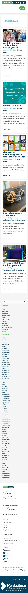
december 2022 (6, 364)
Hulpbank (4, 321)
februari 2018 (5, 451)
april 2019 (4, 435)
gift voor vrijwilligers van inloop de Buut (13, 264)
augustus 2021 (5, 378)
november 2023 (6, 362)
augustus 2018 (5, 443)
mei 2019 (4, 433)
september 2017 (6, 459)
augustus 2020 (5, 403)
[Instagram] (4, 556)
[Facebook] (4, 553)
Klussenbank (5, 323)
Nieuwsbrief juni (7, 538)
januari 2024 (5, 360)
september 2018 (6, 441)
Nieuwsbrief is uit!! (8, 543)
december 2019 (6, 419)
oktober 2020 (5, 398)
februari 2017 (5, 469)
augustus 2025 (5, 344)
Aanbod (13, 220)
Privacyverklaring (7, 522)
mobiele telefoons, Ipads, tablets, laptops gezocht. (12, 45)
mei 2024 (4, 356)
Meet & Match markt (7, 327)
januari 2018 (5, 453)
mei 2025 (4, 348)
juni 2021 (4, 382)
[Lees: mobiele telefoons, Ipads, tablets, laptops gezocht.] (14, 35)
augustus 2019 (5, 427)
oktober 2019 (5, 423)
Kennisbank (5, 313)
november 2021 (6, 372)
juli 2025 (4, 346)
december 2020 (6, 394)
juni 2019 (4, 431)
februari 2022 (5, 366)
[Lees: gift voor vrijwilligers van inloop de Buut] (14, 253)
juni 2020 (4, 407)
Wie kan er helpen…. (13, 105)
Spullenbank (6, 220)
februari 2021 (5, 390)
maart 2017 (5, 467)
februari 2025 (5, 350)
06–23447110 (12, 510)
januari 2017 (5, 471)
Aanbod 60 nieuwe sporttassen (12, 214)
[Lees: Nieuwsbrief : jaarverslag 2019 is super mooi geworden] (14, 143)
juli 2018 (4, 445)
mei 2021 (4, 384)
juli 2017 (4, 461)
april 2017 (4, 465)
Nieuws (5, 52)
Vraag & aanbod (7, 530)
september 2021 (6, 376)
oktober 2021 (5, 374)
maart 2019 (5, 437)
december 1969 (6, 477)
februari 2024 (5, 358)
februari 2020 (5, 415)
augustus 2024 (5, 354)
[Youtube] (4, 561)
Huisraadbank (5, 319)
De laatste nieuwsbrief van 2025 (11, 540)
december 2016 (6, 473)
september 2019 (6, 425)
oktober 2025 (5, 342)
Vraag (5, 270)
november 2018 (6, 439)
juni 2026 (4, 338)
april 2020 (4, 411)
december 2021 (6, 370)
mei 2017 (4, 463)
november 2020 (6, 396)
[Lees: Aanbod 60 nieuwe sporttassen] (14, 196)
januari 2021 (5, 392)
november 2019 (6, 421)
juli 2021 (4, 380)
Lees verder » (7, 75)
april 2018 (4, 449)
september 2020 (6, 400)
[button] (3, 7)
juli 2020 (4, 405)
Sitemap (5, 525)
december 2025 (6, 340)
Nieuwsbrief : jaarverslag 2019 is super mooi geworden (14, 154)
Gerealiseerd (21, 220)
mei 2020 (4, 409)
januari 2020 (5, 417)
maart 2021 (5, 388)
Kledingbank (5, 325)
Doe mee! (5, 527)
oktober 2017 (5, 457)
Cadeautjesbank (6, 315)
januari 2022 (5, 368)
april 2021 (4, 386)
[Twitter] (4, 559)
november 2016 (6, 475)
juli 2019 (4, 429)
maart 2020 (5, 413)
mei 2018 (4, 447)
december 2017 (6, 455)
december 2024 (6, 352)
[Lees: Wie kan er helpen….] (14, 93)
